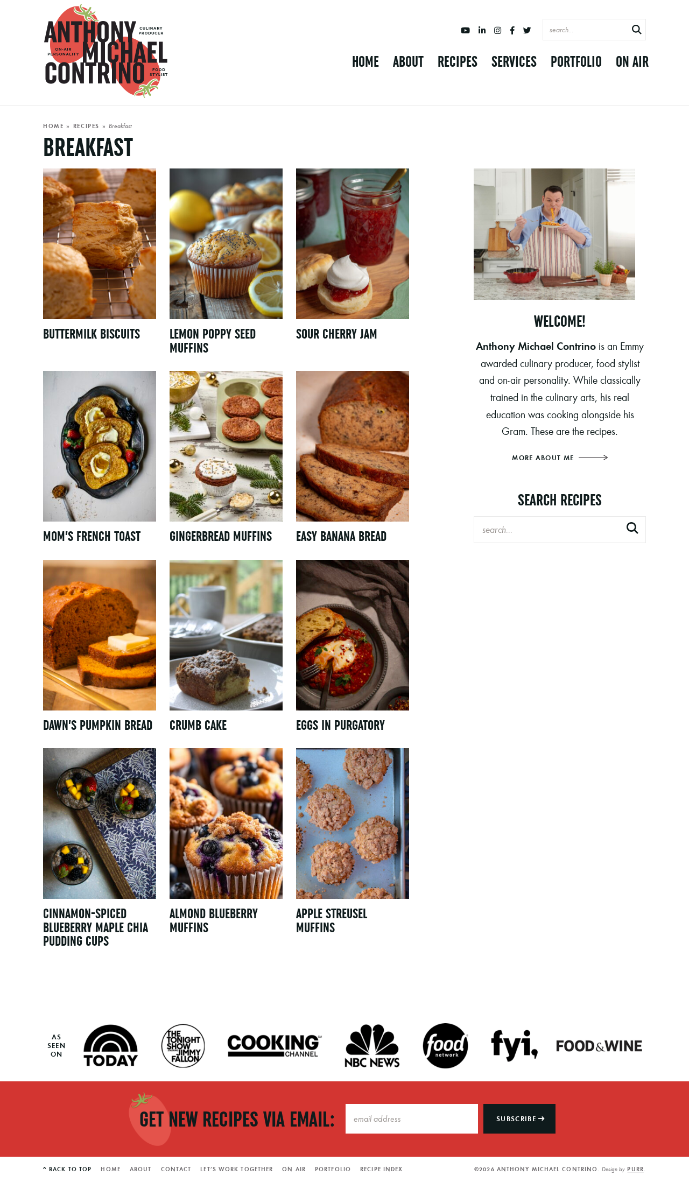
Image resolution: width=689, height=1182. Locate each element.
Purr (635, 1169)
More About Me (544, 457)
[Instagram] (497, 31)
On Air (632, 62)
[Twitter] (527, 31)
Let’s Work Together (236, 1169)
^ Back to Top (67, 1169)
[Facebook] (512, 31)
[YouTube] (465, 31)
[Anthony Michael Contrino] (106, 51)
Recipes (457, 62)
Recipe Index (381, 1169)
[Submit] (637, 30)
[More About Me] (560, 234)
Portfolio (576, 62)
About (408, 62)
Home (365, 62)
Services (514, 62)
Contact (176, 1169)
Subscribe (517, 1118)
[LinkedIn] (482, 31)
